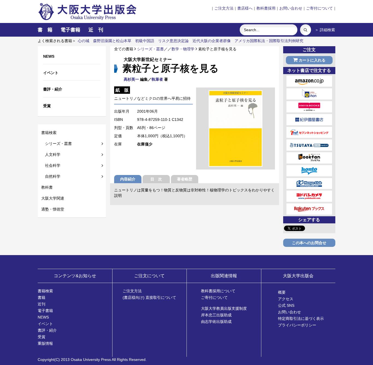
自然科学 (50, 176)
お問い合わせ (290, 8)
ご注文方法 (223, 8)
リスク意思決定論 (173, 41)
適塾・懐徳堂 (52, 209)
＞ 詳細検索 (325, 30)
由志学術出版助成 (216, 321)
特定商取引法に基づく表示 (301, 318)
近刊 (41, 304)
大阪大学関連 (52, 198)
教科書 (47, 187)
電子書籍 (70, 30)
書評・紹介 (47, 330)
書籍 (41, 297)
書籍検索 (49, 132)
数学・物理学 (182, 49)
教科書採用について (218, 291)
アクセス (285, 299)
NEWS (43, 317)
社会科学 (50, 165)
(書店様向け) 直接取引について (149, 297)
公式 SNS (286, 305)
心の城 (83, 41)
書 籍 (45, 30)
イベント (45, 324)
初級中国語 (144, 41)
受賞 (41, 337)
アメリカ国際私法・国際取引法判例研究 (269, 41)
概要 (282, 292)
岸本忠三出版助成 (216, 315)
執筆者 (157, 79)
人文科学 (50, 154)
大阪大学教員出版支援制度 (224, 308)
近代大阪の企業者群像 (212, 41)
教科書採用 (266, 8)
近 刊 (95, 30)
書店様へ (245, 8)
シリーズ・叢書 (56, 143)
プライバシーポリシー (297, 325)
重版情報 (45, 343)
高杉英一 (131, 79)
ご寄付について (319, 8)
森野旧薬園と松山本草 (112, 41)
